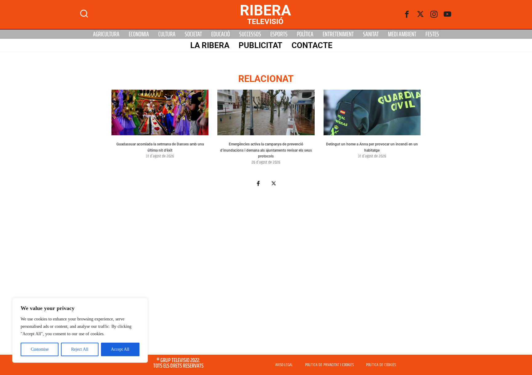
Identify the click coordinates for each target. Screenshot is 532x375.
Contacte (312, 45)
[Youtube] (447, 14)
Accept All (120, 349)
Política (305, 34)
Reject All (79, 349)
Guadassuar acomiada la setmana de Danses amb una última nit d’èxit (160, 147)
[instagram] (434, 14)
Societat (193, 34)
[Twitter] (420, 14)
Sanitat (371, 34)
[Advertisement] (266, 274)
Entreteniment (338, 34)
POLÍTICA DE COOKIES (381, 364)
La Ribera (209, 45)
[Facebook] (407, 14)
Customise (40, 349)
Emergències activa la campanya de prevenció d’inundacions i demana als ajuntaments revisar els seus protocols (266, 150)
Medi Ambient (402, 34)
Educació (220, 34)
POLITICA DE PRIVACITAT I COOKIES (329, 364)
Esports (279, 34)
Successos (250, 34)
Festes (432, 34)
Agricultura (106, 34)
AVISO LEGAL (284, 364)
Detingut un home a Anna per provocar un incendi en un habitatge (372, 147)
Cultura (166, 34)
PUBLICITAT (260, 45)
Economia (139, 34)
